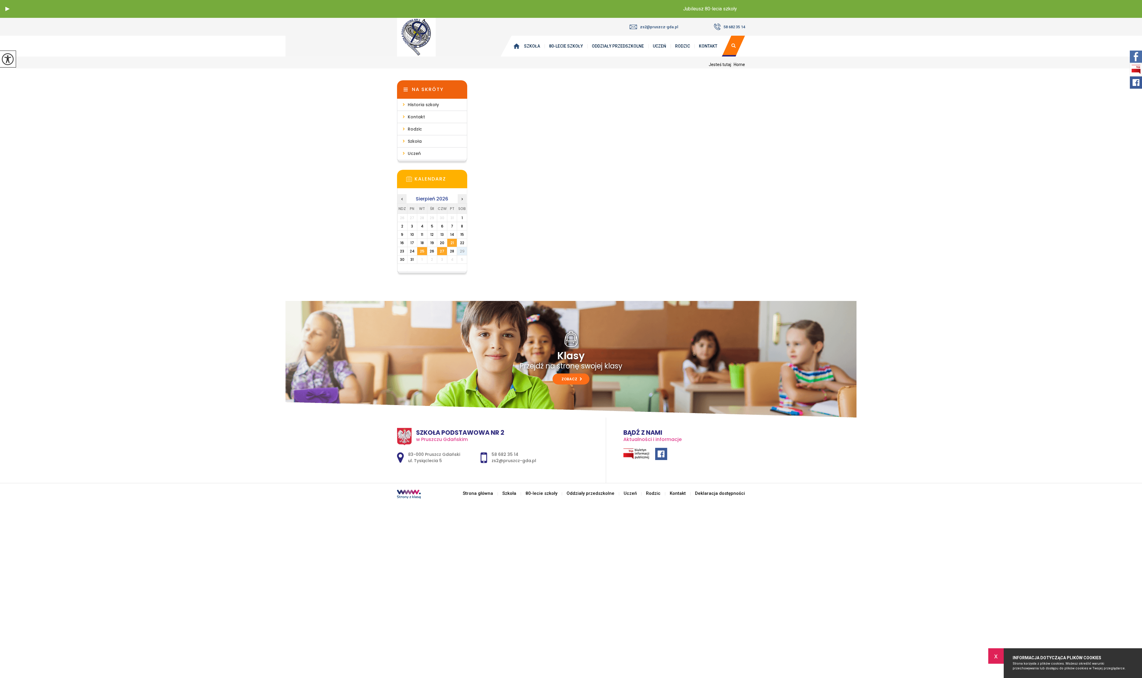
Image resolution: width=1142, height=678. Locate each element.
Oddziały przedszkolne (618, 46)
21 (452, 242)
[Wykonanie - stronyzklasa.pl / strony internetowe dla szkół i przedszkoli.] (409, 495)
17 (412, 242)
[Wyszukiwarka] (733, 46)
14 (452, 234)
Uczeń (659, 46)
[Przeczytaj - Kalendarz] (441, 180)
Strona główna (517, 46)
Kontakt (708, 46)
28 (452, 251)
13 (442, 234)
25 (422, 251)
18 (422, 242)
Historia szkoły (423, 105)
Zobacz (569, 379)
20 (442, 242)
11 (422, 234)
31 (412, 259)
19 (432, 242)
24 (412, 251)
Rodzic (682, 46)
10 (412, 234)
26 (432, 251)
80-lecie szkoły (566, 46)
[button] (7, 9)
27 (442, 251)
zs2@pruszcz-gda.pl (659, 27)
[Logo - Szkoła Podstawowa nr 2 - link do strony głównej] (427, 37)
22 (462, 242)
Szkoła (532, 46)
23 (402, 251)
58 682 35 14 (734, 27)
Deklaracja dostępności (720, 493)
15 (462, 234)
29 (462, 251)
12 (432, 234)
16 (402, 242)
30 (402, 259)
